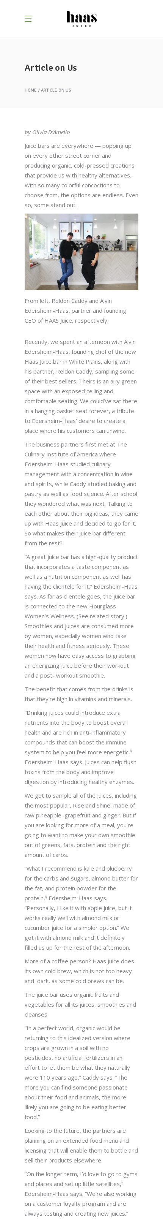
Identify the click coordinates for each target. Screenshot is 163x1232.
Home (31, 90)
